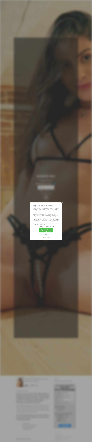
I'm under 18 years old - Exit (46, 234)
